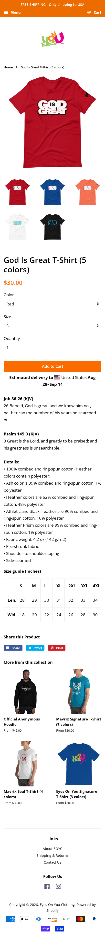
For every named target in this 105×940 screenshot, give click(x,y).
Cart (97, 12)
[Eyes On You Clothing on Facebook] (47, 887)
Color (9, 294)
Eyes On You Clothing (57, 904)
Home (8, 67)
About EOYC (52, 848)
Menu (15, 12)
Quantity (12, 338)
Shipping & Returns (53, 855)
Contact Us (52, 862)
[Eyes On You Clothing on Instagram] (58, 887)
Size (7, 316)
